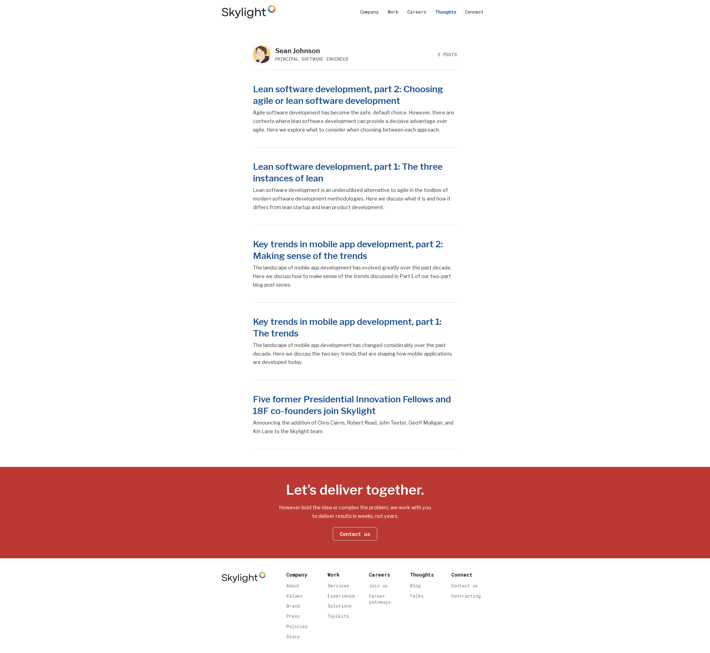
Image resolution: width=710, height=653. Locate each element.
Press (293, 616)
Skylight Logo (244, 580)
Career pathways (380, 599)
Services (338, 585)
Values (294, 596)
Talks (417, 596)
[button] (369, 11)
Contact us (464, 585)
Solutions (339, 606)
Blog (415, 585)
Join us (378, 585)
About (293, 585)
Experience (341, 596)
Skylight (249, 12)
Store (293, 636)
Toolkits (338, 616)
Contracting (466, 596)
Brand (293, 606)
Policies (297, 626)
